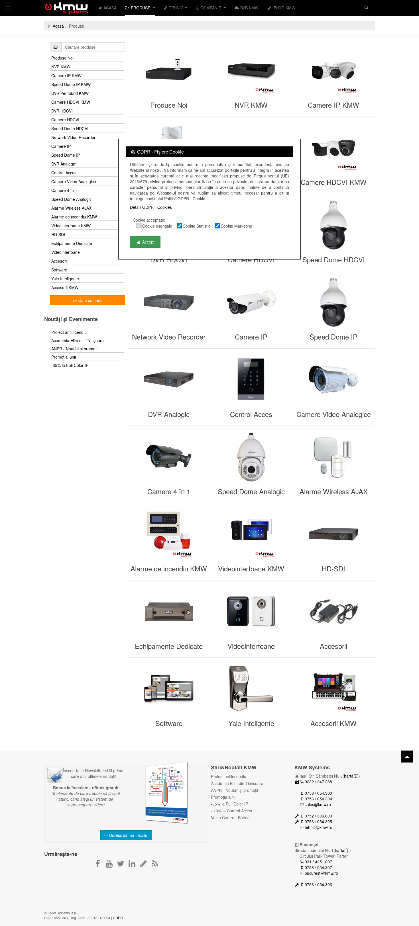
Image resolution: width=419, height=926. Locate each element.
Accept (147, 242)
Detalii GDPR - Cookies (151, 207)
